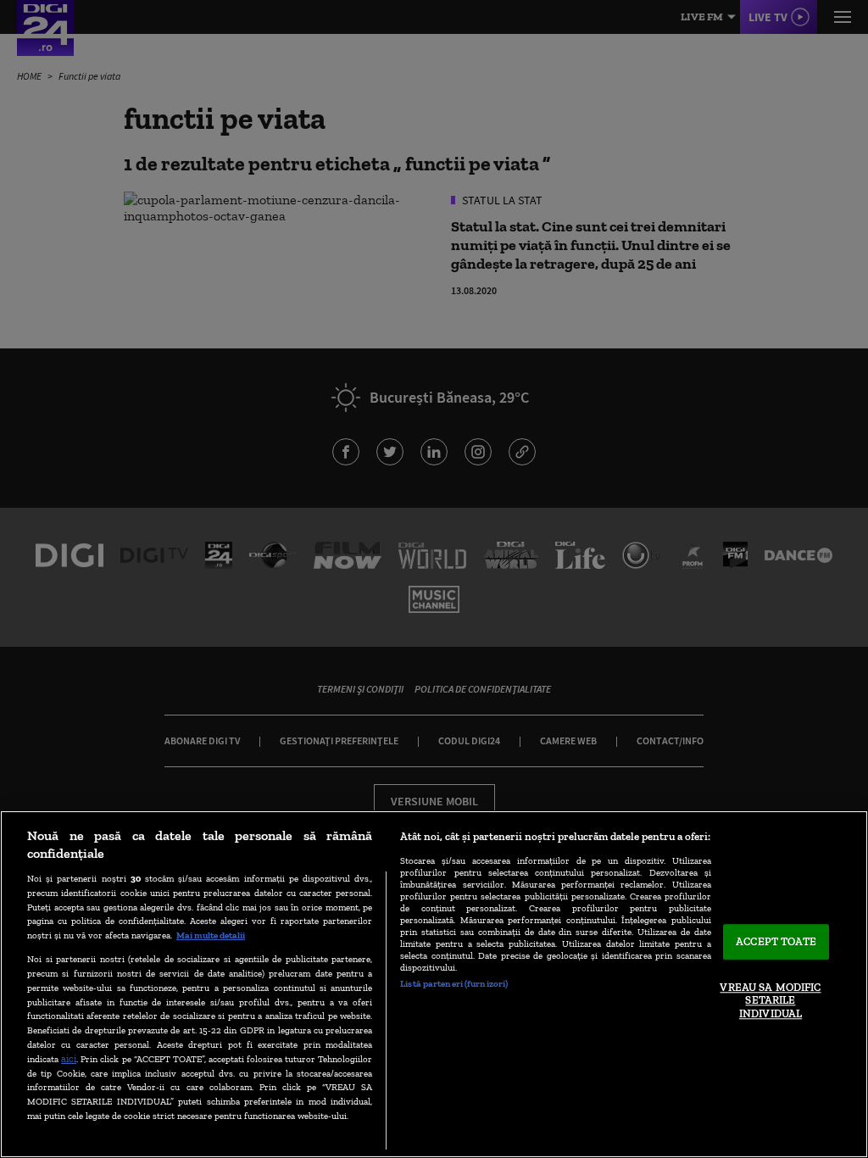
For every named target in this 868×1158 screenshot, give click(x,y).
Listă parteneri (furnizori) (454, 983)
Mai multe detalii (210, 935)
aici (68, 1058)
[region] (434, 984)
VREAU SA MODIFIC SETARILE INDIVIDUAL (770, 1000)
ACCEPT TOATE (776, 942)
